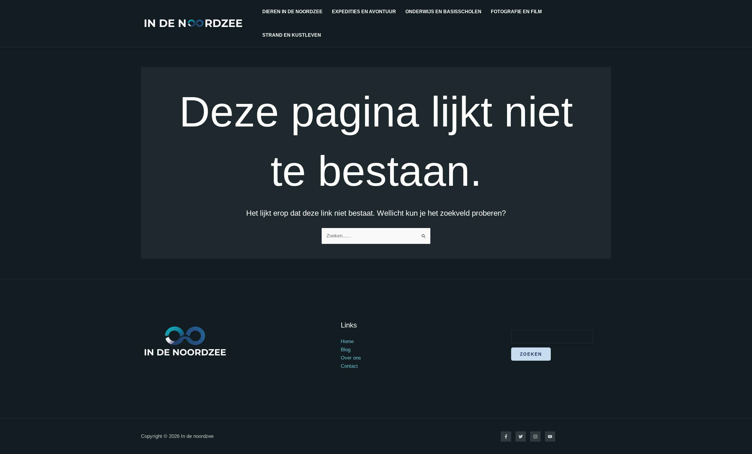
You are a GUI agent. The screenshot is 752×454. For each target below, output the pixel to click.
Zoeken (531, 354)
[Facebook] (506, 436)
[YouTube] (550, 436)
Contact (349, 366)
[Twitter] (521, 436)
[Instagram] (535, 436)
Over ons (351, 358)
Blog (345, 349)
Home (347, 341)
